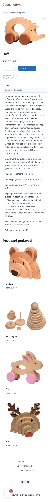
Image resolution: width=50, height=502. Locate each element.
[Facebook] (27, 482)
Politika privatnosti (25, 470)
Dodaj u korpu (27, 68)
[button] (44, 19)
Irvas (8, 441)
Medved (9, 284)
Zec (7, 389)
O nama (20, 461)
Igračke (13, 78)
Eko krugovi (11, 336)
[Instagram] (22, 482)
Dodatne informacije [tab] (13, 90)
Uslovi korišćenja (24, 466)
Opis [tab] (7, 85)
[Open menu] (45, 4)
